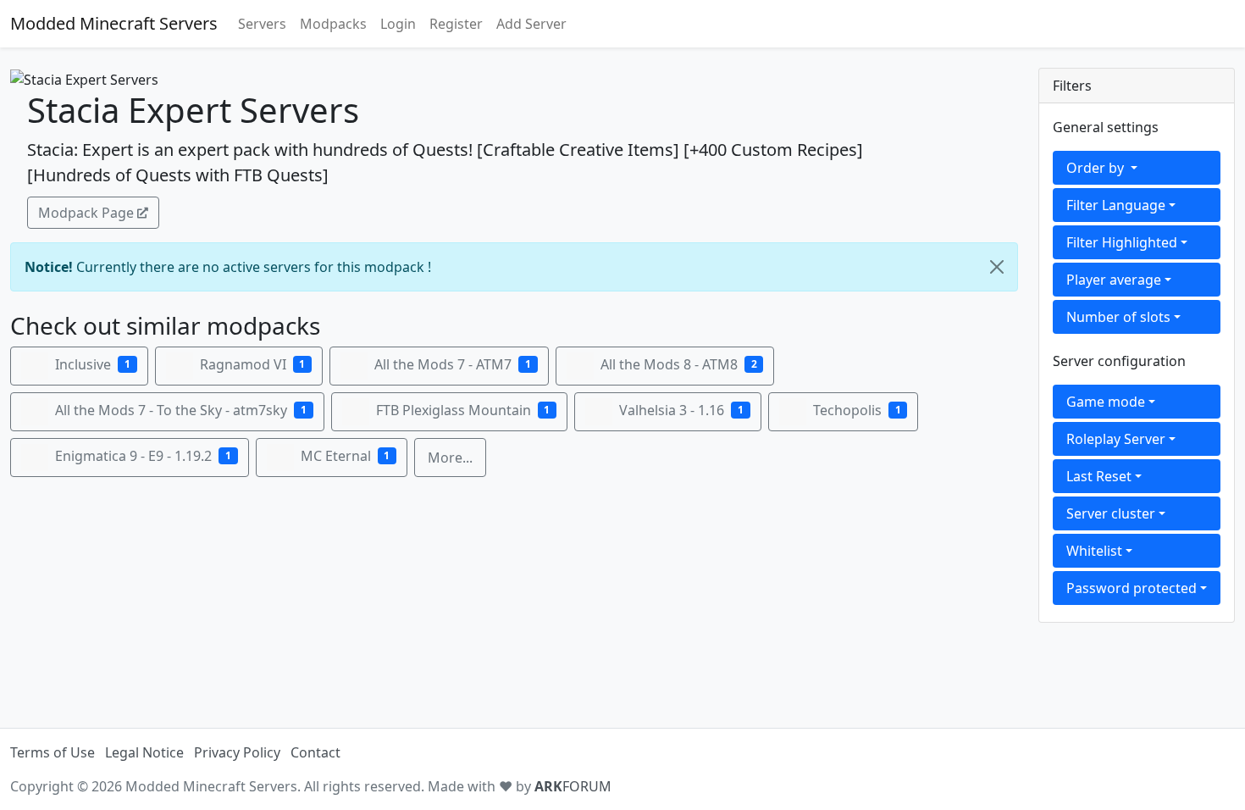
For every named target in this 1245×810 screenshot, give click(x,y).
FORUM (572, 786)
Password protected (1131, 588)
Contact (315, 752)
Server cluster (1110, 513)
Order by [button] (1096, 167)
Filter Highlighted (1121, 242)
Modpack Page (86, 212)
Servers (262, 23)
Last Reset (1099, 476)
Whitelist (1094, 550)
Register (456, 23)
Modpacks (333, 23)
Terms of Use (52, 752)
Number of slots (1118, 317)
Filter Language (1115, 205)
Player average (1113, 279)
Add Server (531, 23)
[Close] (997, 267)
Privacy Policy (237, 752)
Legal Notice (144, 752)
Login (398, 23)
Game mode (1105, 401)
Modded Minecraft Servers (114, 23)
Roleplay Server (1115, 439)
